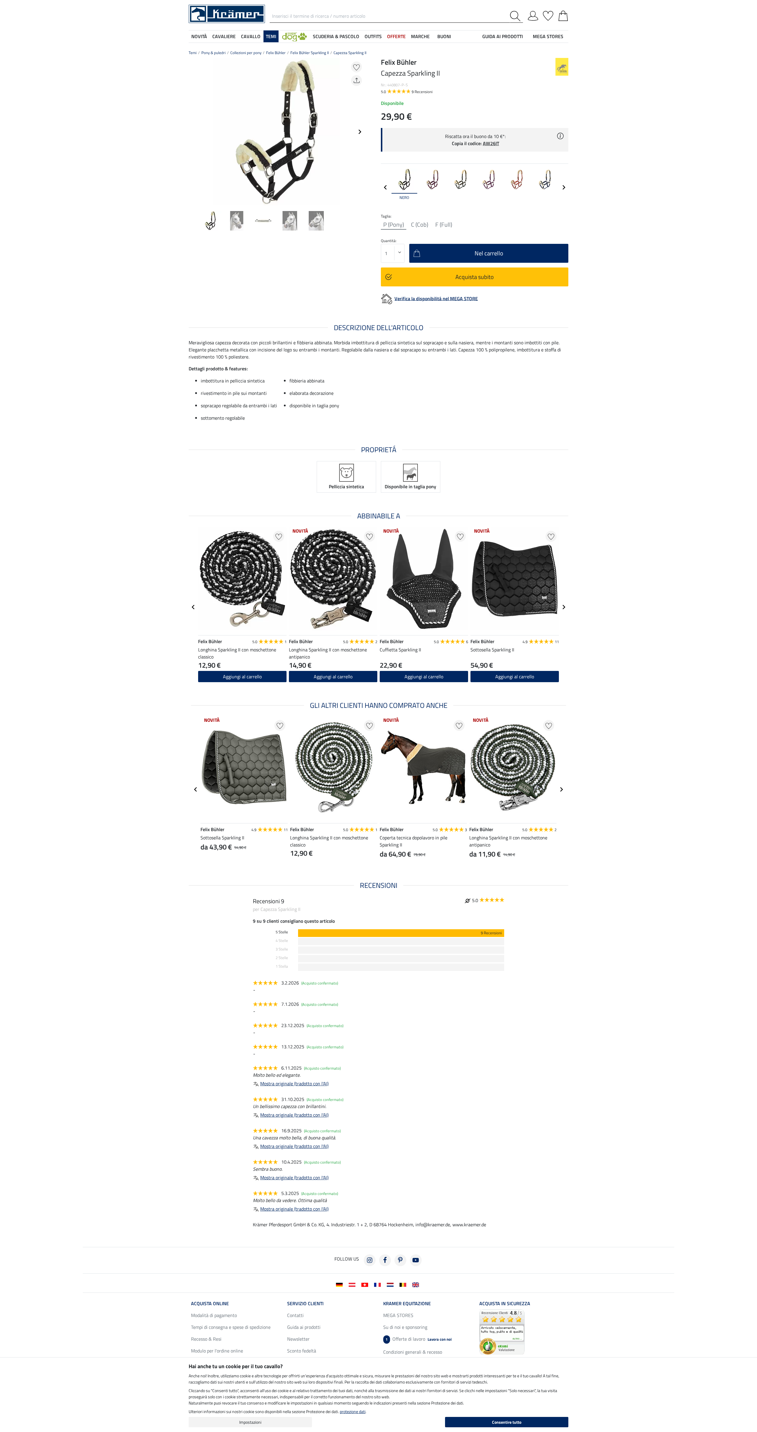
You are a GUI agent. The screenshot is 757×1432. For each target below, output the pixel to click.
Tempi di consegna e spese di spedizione (231, 1327)
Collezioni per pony (245, 53)
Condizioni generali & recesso (412, 1351)
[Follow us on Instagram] (370, 1260)
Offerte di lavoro (419, 1338)
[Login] (533, 14)
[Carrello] (563, 14)
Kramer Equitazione (407, 1303)
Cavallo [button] (251, 36)
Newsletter (298, 1338)
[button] (294, 36)
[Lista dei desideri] (548, 14)
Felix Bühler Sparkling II (309, 53)
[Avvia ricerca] (516, 16)
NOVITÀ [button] (199, 36)
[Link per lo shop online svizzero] (366, 1284)
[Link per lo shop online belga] (404, 1284)
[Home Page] (227, 13)
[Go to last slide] (193, 607)
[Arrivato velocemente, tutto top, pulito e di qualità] (502, 1331)
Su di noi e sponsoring (405, 1327)
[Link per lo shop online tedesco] (340, 1284)
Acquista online (210, 1303)
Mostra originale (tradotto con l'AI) (294, 1083)
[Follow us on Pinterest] (400, 1260)
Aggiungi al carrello (424, 676)
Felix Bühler (276, 53)
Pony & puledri (213, 53)
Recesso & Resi (206, 1338)
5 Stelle (282, 932)
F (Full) (443, 224)
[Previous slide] (193, 132)
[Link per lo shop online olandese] (391, 1284)
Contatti (295, 1315)
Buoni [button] (444, 36)
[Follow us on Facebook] (385, 1260)
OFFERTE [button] (396, 36)
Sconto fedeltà (301, 1350)
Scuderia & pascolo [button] (336, 36)
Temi (193, 53)
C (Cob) (419, 224)
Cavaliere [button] (224, 36)
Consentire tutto (506, 1422)
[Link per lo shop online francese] (378, 1284)
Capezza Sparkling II (350, 53)
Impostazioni (250, 1422)
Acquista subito (474, 276)
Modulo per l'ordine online (217, 1350)
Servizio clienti (305, 1303)
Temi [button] (271, 36)
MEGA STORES (548, 36)
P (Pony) (393, 224)
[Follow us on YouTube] (416, 1260)
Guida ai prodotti (304, 1327)
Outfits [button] (373, 36)
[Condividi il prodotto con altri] (356, 80)
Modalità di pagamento (214, 1315)
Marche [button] (420, 36)
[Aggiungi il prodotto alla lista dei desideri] (356, 66)
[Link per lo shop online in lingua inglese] (416, 1284)
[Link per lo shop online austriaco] (353, 1284)
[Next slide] (359, 132)
